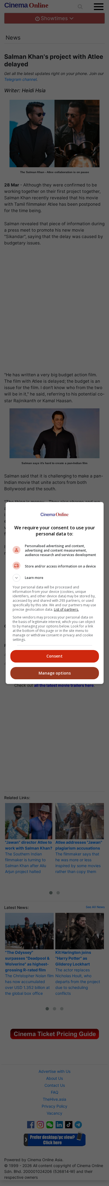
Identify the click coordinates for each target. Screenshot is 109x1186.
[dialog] (55, 593)
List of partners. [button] (66, 609)
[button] (55, 578)
